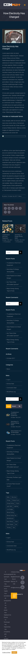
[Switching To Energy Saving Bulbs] (8, 424)
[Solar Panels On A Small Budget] (8, 433)
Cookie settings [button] (6, 652)
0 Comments (7, 242)
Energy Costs (15, 500)
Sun (16, 524)
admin (5, 196)
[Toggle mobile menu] (25, 5)
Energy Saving (10, 503)
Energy (8, 500)
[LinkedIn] (22, 587)
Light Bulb (9, 506)
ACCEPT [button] (14, 652)
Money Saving (10, 512)
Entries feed (10, 383)
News (20, 196)
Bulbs (8, 497)
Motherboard (10, 518)
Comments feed (11, 387)
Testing (9, 527)
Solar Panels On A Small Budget (16, 431)
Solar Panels (10, 524)
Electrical (14, 497)
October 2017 (11, 358)
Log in (8, 379)
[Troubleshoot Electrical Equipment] (8, 415)
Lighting (16, 506)
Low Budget (10, 509)
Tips (14, 527)
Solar (16, 521)
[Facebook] (22, 578)
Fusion (17, 503)
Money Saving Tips (11, 515)
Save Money (10, 521)
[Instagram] (22, 582)
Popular (8, 406)
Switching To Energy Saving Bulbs (20, 228)
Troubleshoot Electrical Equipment (7, 228)
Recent (14, 406)
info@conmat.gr (16, 587)
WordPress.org (11, 391)
